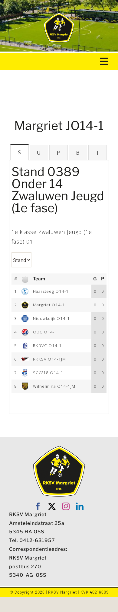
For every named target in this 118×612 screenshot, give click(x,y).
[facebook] (38, 506)
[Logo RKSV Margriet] (59, 15)
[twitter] (52, 506)
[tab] (19, 152)
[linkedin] (80, 506)
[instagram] (66, 506)
